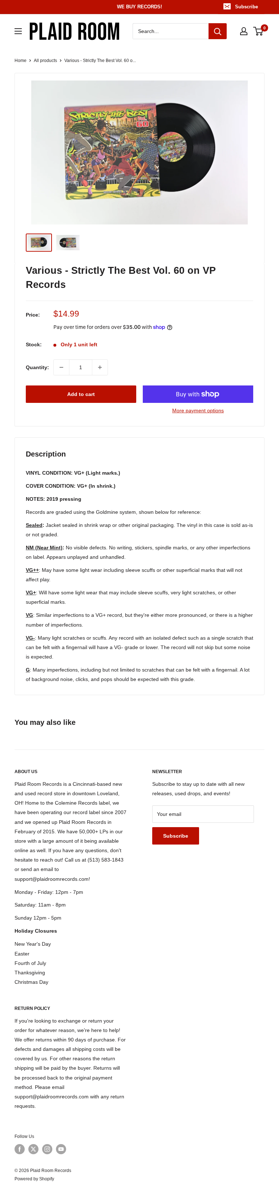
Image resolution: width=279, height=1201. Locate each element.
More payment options (198, 410)
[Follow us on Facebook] (20, 1149)
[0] (258, 31)
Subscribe (246, 6)
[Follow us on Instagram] (47, 1149)
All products (45, 60)
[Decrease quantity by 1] (61, 367)
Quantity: (37, 367)
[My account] (243, 31)
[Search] (218, 31)
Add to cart (81, 394)
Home (21, 60)
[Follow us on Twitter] (33, 1149)
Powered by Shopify (34, 1178)
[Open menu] (18, 31)
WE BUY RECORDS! (139, 6)
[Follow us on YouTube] (61, 1149)
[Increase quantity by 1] (100, 367)
